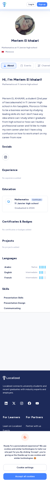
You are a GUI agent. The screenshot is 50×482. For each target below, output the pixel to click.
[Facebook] (29, 403)
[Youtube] (37, 403)
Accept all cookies (25, 476)
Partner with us (33, 426)
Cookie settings (25, 467)
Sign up (42, 4)
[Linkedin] (6, 403)
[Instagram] (5, 157)
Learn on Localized (12, 426)
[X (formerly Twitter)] (14, 403)
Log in (31, 4)
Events (27, 65)
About (10, 65)
